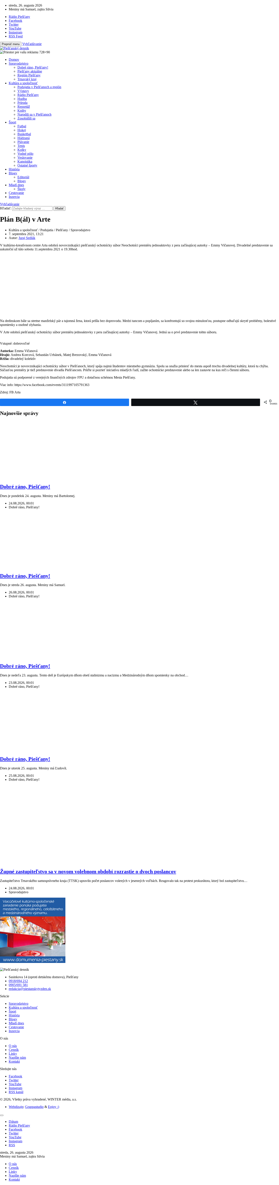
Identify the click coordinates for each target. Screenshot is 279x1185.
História (14, 169)
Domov (14, 59)
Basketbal (24, 134)
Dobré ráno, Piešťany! (32, 67)
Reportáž (23, 106)
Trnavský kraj (26, 79)
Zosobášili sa (26, 118)
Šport (12, 122)
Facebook (15, 1076)
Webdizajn (16, 1107)
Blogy (13, 173)
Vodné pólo (25, 153)
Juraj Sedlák (27, 238)
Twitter (14, 1080)
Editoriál (23, 177)
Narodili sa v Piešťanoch (34, 114)
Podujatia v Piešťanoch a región (39, 87)
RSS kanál (16, 1092)
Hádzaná (23, 138)
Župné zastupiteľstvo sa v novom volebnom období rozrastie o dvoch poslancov (88, 871)
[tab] (13, 1121)
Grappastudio (34, 1107)
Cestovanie (16, 193)
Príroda (22, 103)
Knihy (21, 110)
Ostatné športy (27, 165)
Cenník (14, 1050)
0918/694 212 (18, 981)
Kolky (21, 150)
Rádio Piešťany (28, 95)
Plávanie (23, 142)
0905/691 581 (18, 985)
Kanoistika (24, 161)
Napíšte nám (17, 1057)
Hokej (21, 130)
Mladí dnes (16, 185)
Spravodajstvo (18, 63)
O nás (13, 1046)
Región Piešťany (29, 75)
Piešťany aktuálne (29, 71)
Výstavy (23, 91)
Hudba (22, 99)
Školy (21, 189)
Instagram (15, 1088)
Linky (13, 1053)
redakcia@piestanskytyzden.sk (30, 989)
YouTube (15, 1084)
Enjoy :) (53, 1107)
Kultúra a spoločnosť (23, 83)
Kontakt (14, 1061)
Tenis (21, 146)
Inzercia (14, 197)
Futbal (21, 126)
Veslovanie (24, 157)
